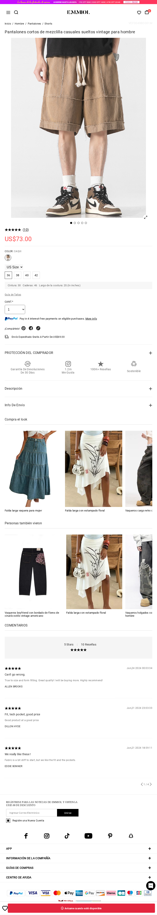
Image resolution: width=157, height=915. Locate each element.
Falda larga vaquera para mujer (23, 510)
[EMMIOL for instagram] (46, 836)
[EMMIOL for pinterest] (110, 836)
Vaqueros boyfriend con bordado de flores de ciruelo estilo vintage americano (32, 614)
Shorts (48, 23)
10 (26, 230)
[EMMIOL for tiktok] (67, 836)
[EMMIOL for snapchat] (131, 836)
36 (8, 275)
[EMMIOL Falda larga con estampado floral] (93, 469)
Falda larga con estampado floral (85, 510)
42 (36, 275)
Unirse (68, 813)
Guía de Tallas (13, 294)
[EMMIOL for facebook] (26, 836)
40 (27, 275)
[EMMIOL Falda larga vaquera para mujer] (33, 469)
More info (91, 318)
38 (17, 275)
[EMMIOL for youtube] (88, 836)
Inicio (8, 23)
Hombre (19, 23)
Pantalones (34, 23)
